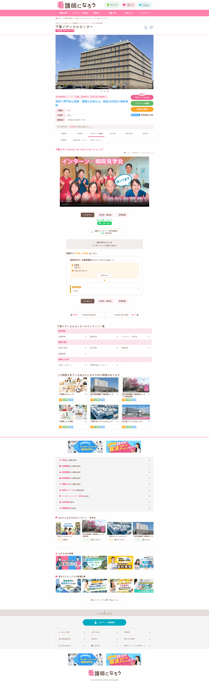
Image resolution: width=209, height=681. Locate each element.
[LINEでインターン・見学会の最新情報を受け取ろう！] (146, 27)
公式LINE (97, 645)
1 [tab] (101, 91)
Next (151, 62)
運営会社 (94, 639)
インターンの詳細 (142, 103)
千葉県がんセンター (67, 394)
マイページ (144, 13)
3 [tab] (108, 91)
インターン (87, 215)
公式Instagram (66, 645)
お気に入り (129, 13)
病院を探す (63, 13)
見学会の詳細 (142, 109)
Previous (58, 62)
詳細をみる (104, 275)
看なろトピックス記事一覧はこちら (104, 600)
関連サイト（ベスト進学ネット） (135, 645)
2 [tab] (104, 91)
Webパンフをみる (142, 97)
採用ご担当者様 (129, 639)
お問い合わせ (95, 632)
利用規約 (127, 632)
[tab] (104, 460)
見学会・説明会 (105, 215)
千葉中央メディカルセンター (102, 421)
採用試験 (73, 127)
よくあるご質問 (64, 632)
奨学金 (96, 13)
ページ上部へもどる (104, 613)
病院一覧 (112, 13)
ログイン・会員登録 (106, 622)
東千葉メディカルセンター (132, 421)
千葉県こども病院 (66, 421)
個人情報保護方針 (65, 639)
